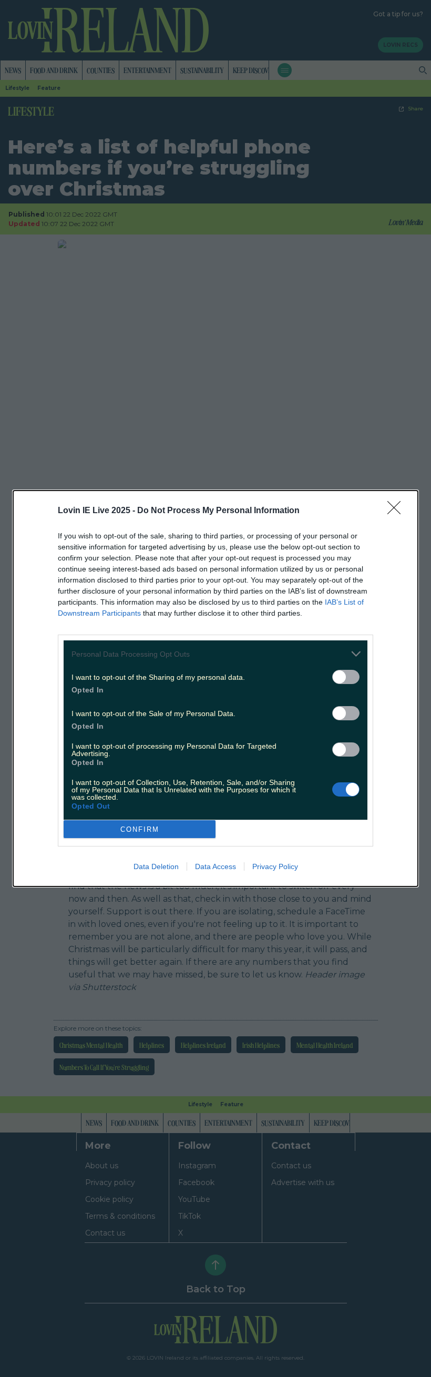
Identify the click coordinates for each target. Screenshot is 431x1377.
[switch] (346, 677)
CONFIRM (139, 829)
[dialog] (215, 688)
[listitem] (215, 653)
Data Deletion (156, 866)
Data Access (215, 866)
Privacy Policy (275, 866)
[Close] (397, 511)
